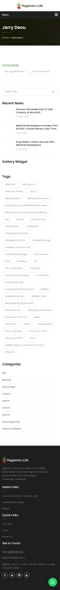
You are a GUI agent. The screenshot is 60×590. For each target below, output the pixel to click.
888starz (10, 184)
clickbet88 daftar (15, 240)
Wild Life (9, 352)
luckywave (43, 275)
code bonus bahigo (16, 254)
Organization (44, 324)
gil (35, 261)
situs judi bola (13, 331)
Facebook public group (13, 502)
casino (6, 393)
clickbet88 (32, 226)
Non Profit (10, 324)
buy (7, 219)
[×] (52, 582)
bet (4, 373)
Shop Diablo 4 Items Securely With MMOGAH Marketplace (35, 143)
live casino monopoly (17, 275)
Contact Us (7, 536)
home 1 (6, 407)
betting (6, 379)
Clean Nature (38, 219)
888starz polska (14, 191)
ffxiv (7, 261)
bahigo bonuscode (38, 198)
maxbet (45, 289)
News (37, 317)
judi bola (34, 268)
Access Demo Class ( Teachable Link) (19, 496)
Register (6, 508)
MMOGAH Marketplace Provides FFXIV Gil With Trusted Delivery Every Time (37, 127)
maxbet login (39, 296)
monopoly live (13, 310)
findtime (22, 261)
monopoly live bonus (39, 310)
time (32, 338)
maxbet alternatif (15, 296)
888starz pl (28, 184)
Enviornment (41, 254)
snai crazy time (38, 331)
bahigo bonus (13, 198)
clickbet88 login (41, 240)
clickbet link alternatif (17, 247)
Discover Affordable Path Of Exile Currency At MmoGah (34, 111)
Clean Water (12, 226)
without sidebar (11, 428)
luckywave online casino (19, 289)
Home (5, 37)
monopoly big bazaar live (19, 303)
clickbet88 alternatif (16, 233)
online (26, 324)
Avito (33, 191)
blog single (8, 386)
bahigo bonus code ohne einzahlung (26, 212)
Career (5, 530)
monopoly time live (16, 317)
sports (6, 414)
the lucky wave (14, 338)
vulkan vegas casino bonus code (24, 345)
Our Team (7, 524)
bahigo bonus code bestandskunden (26, 205)
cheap (20, 219)
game (5, 400)
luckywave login (14, 282)
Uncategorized (11, 421)
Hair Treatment (13, 268)
